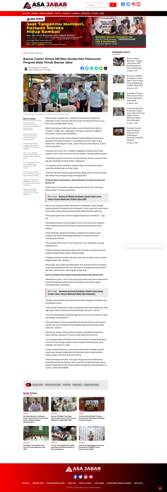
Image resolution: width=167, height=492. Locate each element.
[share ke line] (101, 69)
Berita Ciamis (77, 385)
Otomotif (66, 13)
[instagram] (133, 6)
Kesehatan (85, 13)
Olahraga (75, 13)
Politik (58, 13)
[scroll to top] (160, 488)
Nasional (26, 13)
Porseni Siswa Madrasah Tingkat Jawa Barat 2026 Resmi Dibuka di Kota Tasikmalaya (134, 63)
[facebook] (123, 6)
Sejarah (94, 13)
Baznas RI (66, 385)
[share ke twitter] (87, 69)
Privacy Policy (85, 483)
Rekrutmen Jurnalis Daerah (119, 483)
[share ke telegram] (96, 69)
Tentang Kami (38, 483)
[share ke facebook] (82, 69)
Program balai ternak (91, 385)
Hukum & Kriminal (46, 13)
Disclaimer (99, 483)
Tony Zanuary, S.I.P (35, 68)
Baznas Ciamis (38, 385)
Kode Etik (72, 483)
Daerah (35, 13)
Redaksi (25, 483)
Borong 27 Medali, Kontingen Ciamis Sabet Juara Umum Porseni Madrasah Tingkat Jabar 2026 (135, 80)
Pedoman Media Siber (56, 483)
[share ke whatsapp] (92, 69)
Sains (102, 13)
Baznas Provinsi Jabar (53, 385)
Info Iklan (138, 483)
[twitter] (128, 6)
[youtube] (139, 6)
